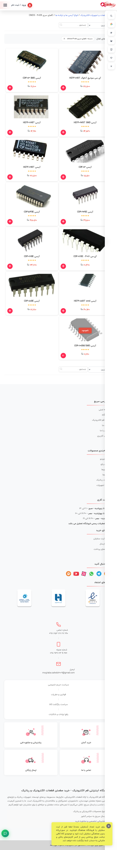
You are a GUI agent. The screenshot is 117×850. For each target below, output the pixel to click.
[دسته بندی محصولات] (111, 32)
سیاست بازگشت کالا (58, 704)
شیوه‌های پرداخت (102, 549)
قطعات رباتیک (103, 479)
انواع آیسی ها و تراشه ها (66, 15)
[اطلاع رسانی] (111, 49)
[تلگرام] (99, 574)
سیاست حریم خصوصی (58, 684)
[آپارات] (84, 574)
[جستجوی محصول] (111, 15)
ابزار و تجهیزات (103, 485)
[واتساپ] (91, 574)
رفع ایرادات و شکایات (58, 714)
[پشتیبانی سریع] (5, 833)
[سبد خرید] (111, 40)
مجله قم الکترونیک (101, 420)
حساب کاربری (103, 436)
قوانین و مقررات (58, 694)
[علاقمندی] (111, 57)
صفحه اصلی (104, 409)
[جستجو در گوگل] (111, 24)
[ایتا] (69, 574)
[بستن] (111, 66)
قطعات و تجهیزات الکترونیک (93, 15)
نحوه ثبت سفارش (101, 538)
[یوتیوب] (76, 574)
